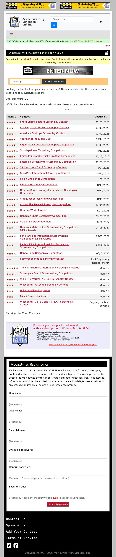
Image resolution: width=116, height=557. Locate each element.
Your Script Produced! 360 (35, 138)
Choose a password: (21, 449)
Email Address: (17, 430)
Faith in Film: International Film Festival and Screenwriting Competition (44, 246)
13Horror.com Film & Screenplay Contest (43, 167)
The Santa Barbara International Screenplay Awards (49, 267)
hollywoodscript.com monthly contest (42, 258)
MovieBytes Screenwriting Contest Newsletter (48, 59)
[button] (101, 22)
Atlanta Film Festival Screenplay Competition (45, 204)
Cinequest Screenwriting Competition (42, 198)
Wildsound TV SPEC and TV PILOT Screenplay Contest (46, 303)
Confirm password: (20, 466)
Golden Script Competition (35, 221)
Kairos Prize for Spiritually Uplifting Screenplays (47, 155)
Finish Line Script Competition (37, 178)
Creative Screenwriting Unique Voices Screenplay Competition (48, 191)
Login (107, 45)
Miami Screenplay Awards (35, 296)
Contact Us (16, 519)
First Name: (15, 393)
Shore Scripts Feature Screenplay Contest (44, 121)
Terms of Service (21, 538)
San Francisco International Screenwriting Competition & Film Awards (44, 237)
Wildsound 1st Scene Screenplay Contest (44, 284)
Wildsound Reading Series (35, 290)
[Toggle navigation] (11, 35)
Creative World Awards (33, 210)
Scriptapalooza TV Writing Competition (42, 150)
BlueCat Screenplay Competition (39, 184)
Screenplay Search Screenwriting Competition (46, 273)
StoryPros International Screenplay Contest (45, 173)
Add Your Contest (21, 531)
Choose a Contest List (54, 81)
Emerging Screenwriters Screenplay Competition (48, 161)
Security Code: (17, 486)
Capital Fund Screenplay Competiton (41, 252)
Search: (68, 109)
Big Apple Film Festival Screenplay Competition (47, 144)
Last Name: (15, 410)
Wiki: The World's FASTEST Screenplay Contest (47, 278)
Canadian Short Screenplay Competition (43, 215)
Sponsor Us (16, 525)
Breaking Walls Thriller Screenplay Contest (44, 127)
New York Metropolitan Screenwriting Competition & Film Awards (49, 229)
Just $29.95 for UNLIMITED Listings (85, 41)
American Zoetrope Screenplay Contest (43, 133)
